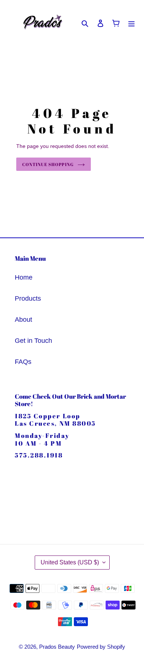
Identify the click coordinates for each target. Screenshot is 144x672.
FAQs (23, 361)
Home (23, 277)
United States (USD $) (70, 562)
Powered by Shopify (101, 647)
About (23, 319)
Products (28, 298)
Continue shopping (48, 164)
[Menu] (131, 22)
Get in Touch (33, 340)
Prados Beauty (57, 647)
